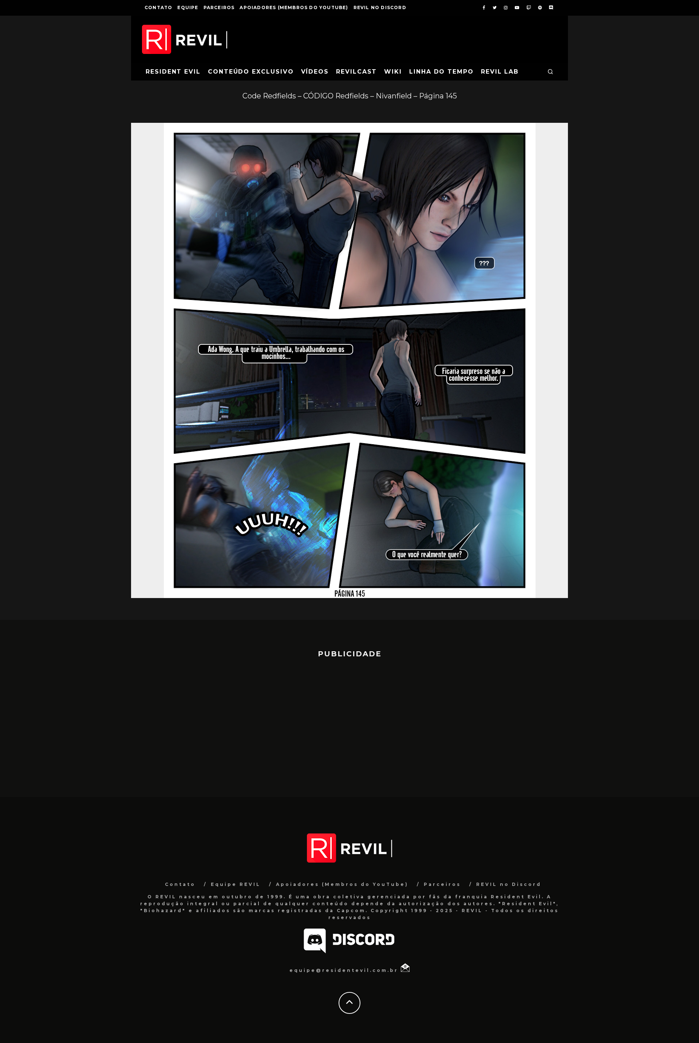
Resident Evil (173, 71)
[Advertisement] (349, 724)
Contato (158, 7)
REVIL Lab (500, 71)
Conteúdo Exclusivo (251, 71)
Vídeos (315, 71)
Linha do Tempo (441, 71)
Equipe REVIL (236, 884)
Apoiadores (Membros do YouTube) (294, 7)
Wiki (393, 71)
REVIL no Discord (380, 7)
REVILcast (356, 71)
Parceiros (219, 7)
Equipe (187, 7)
